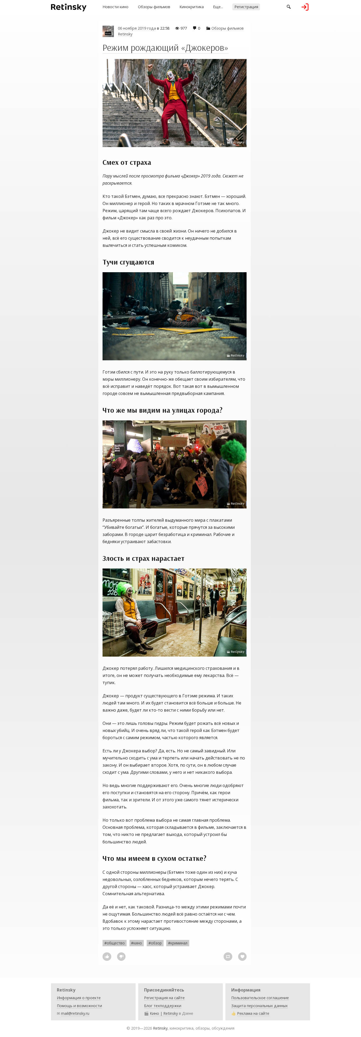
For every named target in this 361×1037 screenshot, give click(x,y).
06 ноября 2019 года (137, 28)
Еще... (218, 6)
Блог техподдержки (162, 1005)
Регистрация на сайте (164, 997)
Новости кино (115, 6)
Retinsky (125, 34)
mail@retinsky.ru (75, 1013)
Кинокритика (191, 6)
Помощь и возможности (79, 1005)
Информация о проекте (79, 997)
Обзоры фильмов (154, 6)
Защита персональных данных (259, 1005)
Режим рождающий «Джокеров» (166, 47)
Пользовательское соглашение (260, 997)
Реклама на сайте (253, 1013)
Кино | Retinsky (164, 1013)
